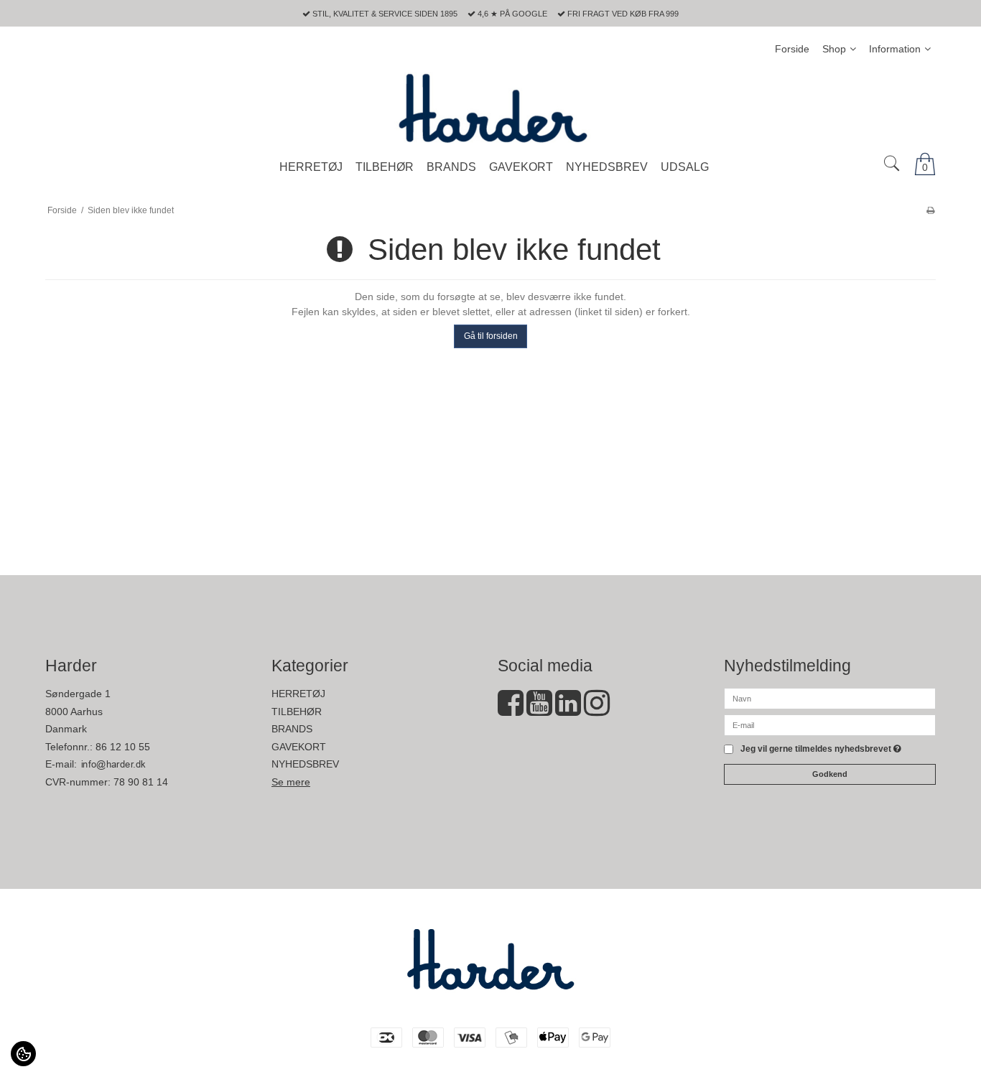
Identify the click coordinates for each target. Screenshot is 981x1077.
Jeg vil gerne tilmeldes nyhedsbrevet (820, 749)
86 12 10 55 (123, 746)
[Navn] (830, 698)
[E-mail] (830, 724)
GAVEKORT (298, 746)
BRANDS (291, 729)
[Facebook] (511, 710)
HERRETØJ (298, 693)
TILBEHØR (296, 711)
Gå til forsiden (491, 336)
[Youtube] (539, 710)
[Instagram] (597, 710)
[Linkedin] (568, 710)
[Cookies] (23, 1053)
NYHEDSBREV (305, 764)
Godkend (829, 774)
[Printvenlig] (930, 210)
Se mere (290, 782)
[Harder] (490, 108)
